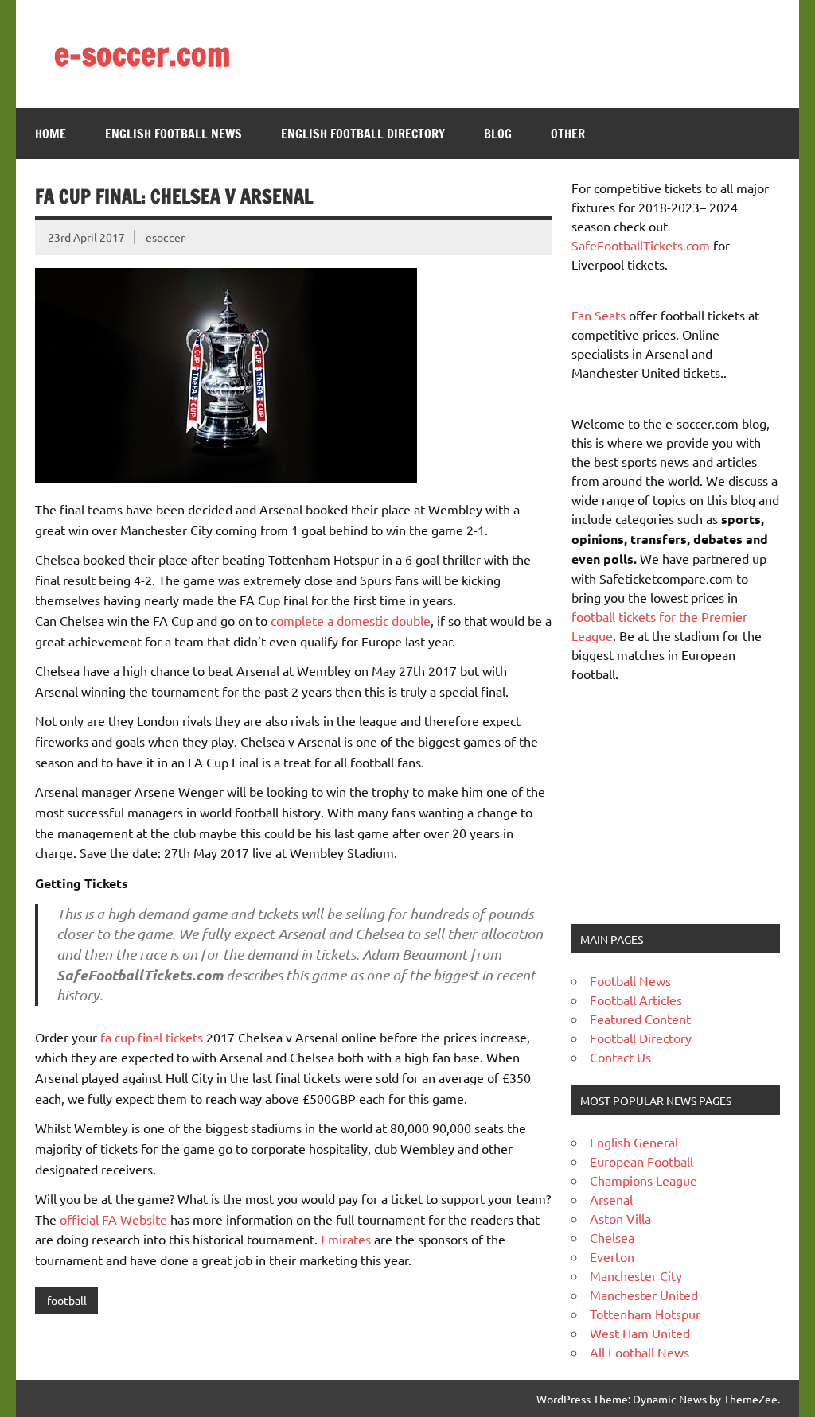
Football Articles (636, 999)
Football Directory (641, 1038)
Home (50, 133)
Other (568, 133)
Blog (498, 133)
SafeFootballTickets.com (640, 245)
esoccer (165, 237)
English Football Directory (363, 133)
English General (634, 1142)
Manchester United (644, 1294)
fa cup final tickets (151, 1037)
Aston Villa (620, 1218)
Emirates (346, 1239)
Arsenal (611, 1199)
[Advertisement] (670, 801)
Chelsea (612, 1237)
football (67, 1300)
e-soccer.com (142, 53)
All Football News (639, 1352)
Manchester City (636, 1275)
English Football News (173, 133)
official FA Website (113, 1219)
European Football (641, 1161)
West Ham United (640, 1333)
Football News (630, 980)
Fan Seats (598, 315)
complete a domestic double (351, 620)
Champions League (643, 1180)
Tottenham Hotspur (645, 1314)
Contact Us (620, 1057)
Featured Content (640, 1019)
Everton (612, 1256)
